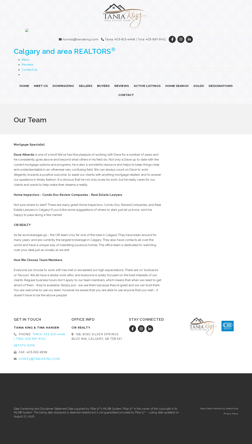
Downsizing (63, 86)
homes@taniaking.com (80, 39)
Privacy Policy (231, 413)
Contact (126, 95)
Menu (25, 59)
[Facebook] (173, 39)
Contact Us (29, 70)
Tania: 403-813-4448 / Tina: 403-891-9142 (135, 39)
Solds (198, 86)
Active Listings (147, 86)
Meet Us (41, 86)
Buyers (103, 86)
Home (24, 86)
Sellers (85, 86)
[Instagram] (181, 39)
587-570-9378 (24, 345)
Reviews (27, 64)
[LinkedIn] (189, 39)
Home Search (177, 86)
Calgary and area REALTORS (65, 51)
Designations (221, 86)
